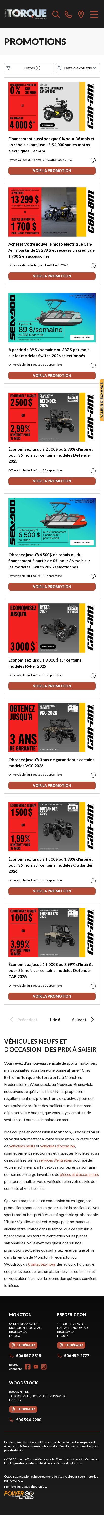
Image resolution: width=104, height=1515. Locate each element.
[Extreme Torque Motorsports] (25, 14)
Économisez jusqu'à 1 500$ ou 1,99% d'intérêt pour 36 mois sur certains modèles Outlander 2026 (51, 865)
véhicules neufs (22, 1145)
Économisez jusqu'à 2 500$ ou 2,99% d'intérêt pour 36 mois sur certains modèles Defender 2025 (51, 455)
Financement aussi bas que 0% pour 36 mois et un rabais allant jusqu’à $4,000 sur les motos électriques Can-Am (51, 144)
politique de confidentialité (25, 1463)
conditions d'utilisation (66, 1463)
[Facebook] (28, 1367)
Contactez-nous (42, 1264)
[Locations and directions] (81, 14)
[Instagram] (44, 1367)
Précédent (27, 1019)
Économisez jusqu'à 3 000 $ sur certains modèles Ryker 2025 (45, 662)
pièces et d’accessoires (79, 1174)
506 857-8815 (28, 1355)
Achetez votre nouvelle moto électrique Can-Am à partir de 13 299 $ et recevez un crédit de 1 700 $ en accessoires (51, 249)
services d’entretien (55, 1160)
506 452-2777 (76, 1355)
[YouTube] (36, 1367)
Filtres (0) (32, 67)
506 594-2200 (28, 1419)
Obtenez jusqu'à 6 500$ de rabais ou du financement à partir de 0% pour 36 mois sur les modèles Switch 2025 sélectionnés (49, 560)
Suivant (79, 1019)
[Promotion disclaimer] (93, 160)
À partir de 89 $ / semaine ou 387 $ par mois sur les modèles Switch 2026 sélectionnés (48, 352)
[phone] (68, 14)
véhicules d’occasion (57, 1145)
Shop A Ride (38, 1486)
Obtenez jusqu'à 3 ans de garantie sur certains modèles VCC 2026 (51, 762)
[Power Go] (52, 1495)
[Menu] (94, 14)
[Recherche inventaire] (56, 14)
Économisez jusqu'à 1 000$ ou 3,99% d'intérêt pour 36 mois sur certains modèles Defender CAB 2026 (50, 970)
